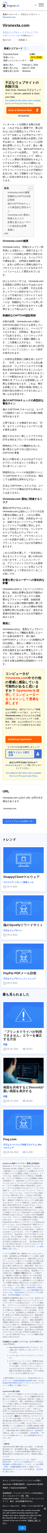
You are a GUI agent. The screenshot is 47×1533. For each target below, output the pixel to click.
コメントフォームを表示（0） (19, 821)
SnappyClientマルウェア (21, 877)
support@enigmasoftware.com (24, 1380)
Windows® (10, 765)
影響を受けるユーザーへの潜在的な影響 (19, 224)
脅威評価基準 (16, 1467)
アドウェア (27, 32)
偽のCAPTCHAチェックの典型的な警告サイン (19, 207)
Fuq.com (9, 1139)
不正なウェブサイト (29, 14)
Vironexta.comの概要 (19, 192)
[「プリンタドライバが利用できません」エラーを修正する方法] (23, 1015)
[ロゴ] (11, 5)
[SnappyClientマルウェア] (23, 860)
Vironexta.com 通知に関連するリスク (19, 217)
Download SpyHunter (20, 739)
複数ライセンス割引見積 (19, 754)
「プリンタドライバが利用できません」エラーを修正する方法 (22, 1035)
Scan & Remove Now (20, 110)
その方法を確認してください (19, 1295)
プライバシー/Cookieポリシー (14, 1290)
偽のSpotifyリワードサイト (23, 925)
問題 (5, 1044)
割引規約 (35, 1290)
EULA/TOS (31, 1288)
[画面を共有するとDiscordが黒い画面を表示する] (23, 1071)
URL (6, 233)
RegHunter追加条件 (18, 1488)
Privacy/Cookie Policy (23, 103)
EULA (7, 103)
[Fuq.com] (23, 1123)
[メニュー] (41, 5)
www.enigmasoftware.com (19, 1347)
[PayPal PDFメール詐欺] (23, 956)
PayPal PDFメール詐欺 (20, 973)
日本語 (36, 5)
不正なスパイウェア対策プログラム (20, 1145)
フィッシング (29, 978)
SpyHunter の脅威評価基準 (14, 1484)
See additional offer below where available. (23, 100)
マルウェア (8, 882)
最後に (11, 229)
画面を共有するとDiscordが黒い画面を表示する (23, 1089)
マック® (24, 765)
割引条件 (32, 1435)
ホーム (6, 1481)
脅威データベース (10, 14)
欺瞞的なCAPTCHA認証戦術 (19, 198)
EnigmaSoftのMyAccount (12, 1383)
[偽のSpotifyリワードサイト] (23, 908)
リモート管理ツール (24, 882)
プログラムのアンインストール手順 (25, 1481)
